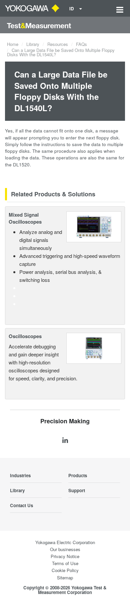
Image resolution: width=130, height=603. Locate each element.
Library (32, 44)
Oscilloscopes (25, 336)
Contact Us (21, 505)
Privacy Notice (65, 556)
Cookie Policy (65, 570)
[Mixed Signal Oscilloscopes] (94, 225)
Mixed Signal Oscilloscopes (25, 218)
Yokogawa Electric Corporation (65, 542)
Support (76, 490)
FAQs (81, 44)
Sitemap (65, 577)
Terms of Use (65, 563)
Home (12, 44)
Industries (20, 475)
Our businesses (65, 549)
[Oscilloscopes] (94, 347)
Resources (57, 44)
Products (77, 475)
